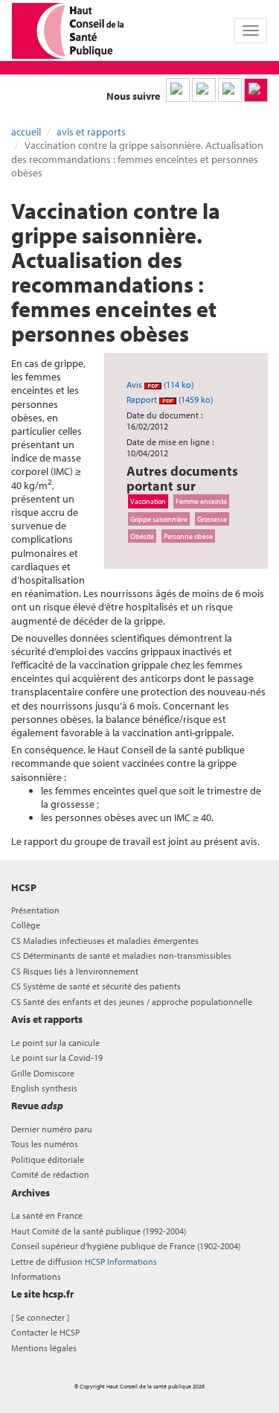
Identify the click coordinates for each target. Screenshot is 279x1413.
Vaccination (148, 501)
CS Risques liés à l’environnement (74, 971)
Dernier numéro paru (51, 1129)
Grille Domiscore (42, 1073)
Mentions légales (44, 1347)
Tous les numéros (44, 1143)
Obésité (142, 536)
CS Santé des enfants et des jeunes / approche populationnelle (131, 1001)
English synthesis (44, 1088)
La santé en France (47, 1215)
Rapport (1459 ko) (169, 399)
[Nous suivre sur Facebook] (230, 90)
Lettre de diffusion (84, 1261)
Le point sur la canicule (55, 1042)
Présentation (35, 910)
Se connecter (40, 1317)
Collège (25, 925)
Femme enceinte (201, 501)
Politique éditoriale (47, 1159)
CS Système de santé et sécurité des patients (96, 986)
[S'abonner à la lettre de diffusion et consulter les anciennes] (256, 90)
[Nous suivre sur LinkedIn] (178, 90)
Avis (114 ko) (159, 384)
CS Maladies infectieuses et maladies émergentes (105, 940)
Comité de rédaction (50, 1174)
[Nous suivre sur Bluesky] (204, 90)
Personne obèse (188, 536)
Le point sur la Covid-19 (57, 1057)
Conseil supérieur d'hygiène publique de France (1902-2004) (125, 1245)
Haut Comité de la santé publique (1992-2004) (98, 1231)
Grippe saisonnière (158, 518)
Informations (36, 1276)
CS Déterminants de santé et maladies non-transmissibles (121, 955)
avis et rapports (91, 131)
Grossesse (212, 518)
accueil (26, 131)
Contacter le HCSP (45, 1332)
